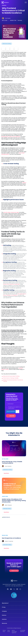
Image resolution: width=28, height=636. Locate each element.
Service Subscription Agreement (14, 631)
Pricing (3, 607)
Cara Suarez (7, 18)
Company (4, 611)
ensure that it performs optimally (11, 284)
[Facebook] (12, 48)
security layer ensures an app (11, 212)
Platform (4, 615)
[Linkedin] (7, 48)
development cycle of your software (10, 136)
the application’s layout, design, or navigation (14, 294)
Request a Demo (15, 570)
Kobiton (24, 182)
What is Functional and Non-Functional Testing (13, 380)
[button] (27, 2)
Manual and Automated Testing (11, 376)
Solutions (4, 619)
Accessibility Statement (22, 631)
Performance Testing (7, 43)
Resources (4, 623)
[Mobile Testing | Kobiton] (5, 2)
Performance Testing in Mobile (10, 378)
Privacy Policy (4, 631)
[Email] (3, 48)
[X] (16, 48)
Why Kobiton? (5, 603)
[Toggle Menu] (26, 2)
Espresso (4, 5)
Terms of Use (8, 631)
